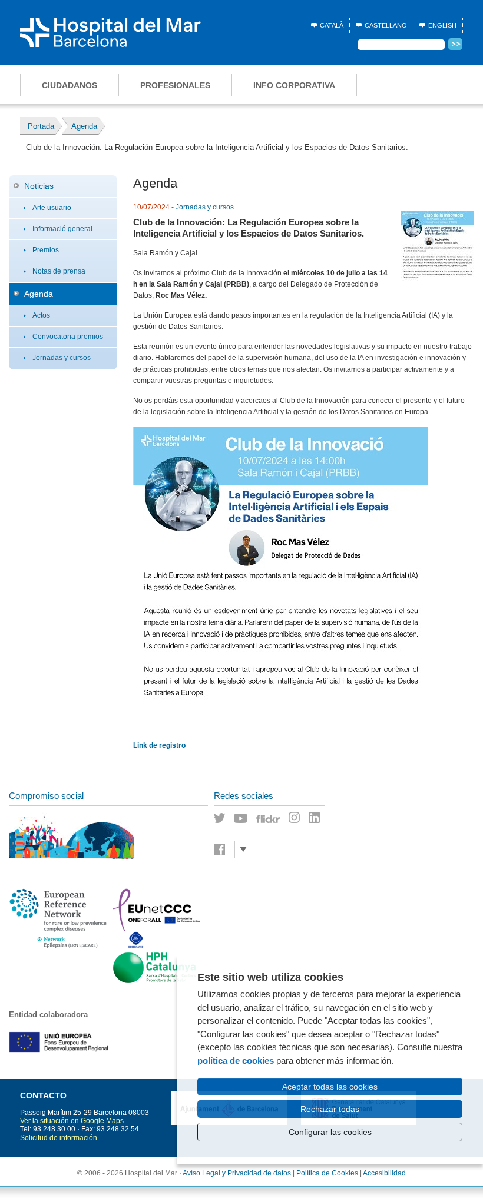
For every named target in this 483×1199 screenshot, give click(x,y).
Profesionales (175, 85)
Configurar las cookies (330, 1132)
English (442, 25)
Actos (41, 315)
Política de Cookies (327, 1173)
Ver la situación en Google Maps (72, 1121)
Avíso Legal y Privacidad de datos (237, 1173)
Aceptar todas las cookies (330, 1086)
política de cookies (235, 1060)
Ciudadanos (69, 85)
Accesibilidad (384, 1173)
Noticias (39, 186)
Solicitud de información (58, 1138)
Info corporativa (294, 85)
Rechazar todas (329, 1109)
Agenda (38, 293)
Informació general (62, 229)
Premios (45, 250)
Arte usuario (51, 208)
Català (331, 25)
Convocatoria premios (67, 336)
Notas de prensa (58, 271)
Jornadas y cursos (61, 358)
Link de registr (157, 745)
